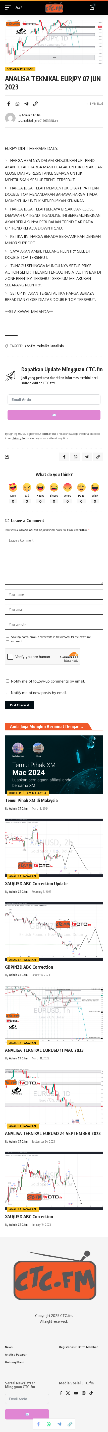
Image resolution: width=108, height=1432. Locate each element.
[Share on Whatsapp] (17, 104)
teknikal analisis (50, 346)
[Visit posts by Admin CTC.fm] (10, 118)
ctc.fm (30, 346)
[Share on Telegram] (26, 104)
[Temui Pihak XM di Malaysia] (54, 764)
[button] (9, 7)
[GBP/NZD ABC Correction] (54, 931)
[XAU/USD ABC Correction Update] (54, 848)
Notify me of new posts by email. (39, 692)
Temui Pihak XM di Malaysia (31, 800)
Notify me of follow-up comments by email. (48, 681)
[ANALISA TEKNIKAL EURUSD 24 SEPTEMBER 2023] (54, 1097)
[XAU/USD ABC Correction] (54, 1181)
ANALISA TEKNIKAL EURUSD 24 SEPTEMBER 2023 (53, 1133)
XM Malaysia (36, 793)
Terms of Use (49, 433)
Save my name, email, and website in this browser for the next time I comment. (51, 639)
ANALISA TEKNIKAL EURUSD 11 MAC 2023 (44, 1050)
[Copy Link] (35, 104)
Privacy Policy (20, 438)
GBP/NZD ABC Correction (29, 967)
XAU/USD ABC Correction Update (36, 883)
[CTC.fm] (54, 7)
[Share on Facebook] (8, 104)
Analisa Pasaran (20, 68)
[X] (68, 1393)
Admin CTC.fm (31, 115)
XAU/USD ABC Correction (29, 1216)
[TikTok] (91, 1393)
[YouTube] (76, 1393)
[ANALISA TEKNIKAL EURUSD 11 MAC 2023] (54, 1014)
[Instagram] (83, 1393)
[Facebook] (61, 1393)
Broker (15, 793)
